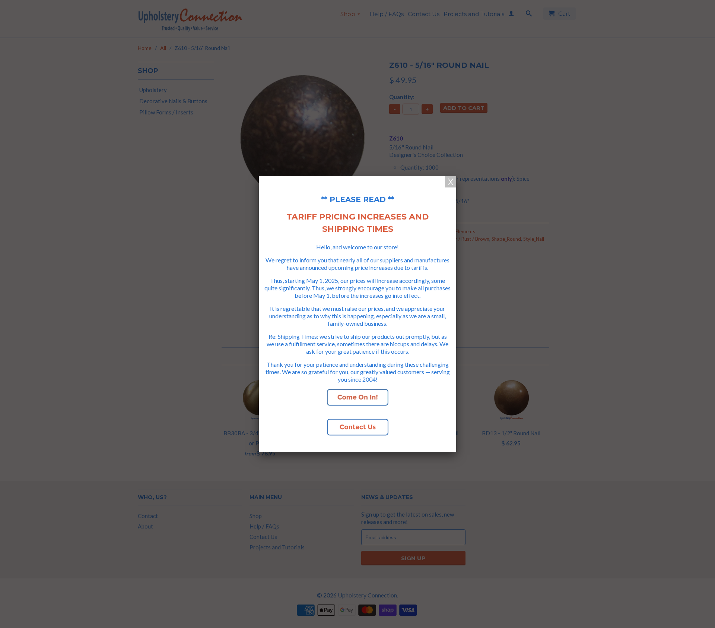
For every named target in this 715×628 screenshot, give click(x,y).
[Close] (450, 181)
